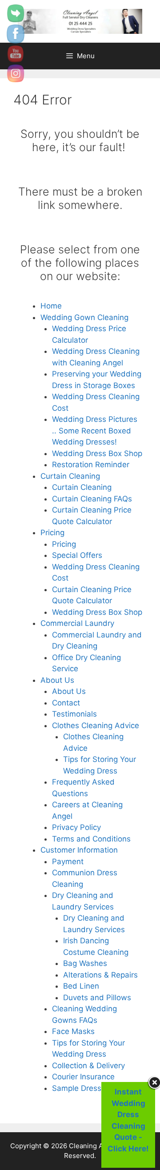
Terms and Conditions (91, 838)
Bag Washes (85, 963)
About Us (57, 680)
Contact (66, 702)
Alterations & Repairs (100, 974)
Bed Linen (81, 986)
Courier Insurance (83, 1076)
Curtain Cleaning (70, 476)
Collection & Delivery (88, 1065)
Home (51, 305)
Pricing (52, 532)
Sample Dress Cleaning (93, 1088)
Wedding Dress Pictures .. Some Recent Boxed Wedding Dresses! (94, 430)
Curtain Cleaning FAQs (92, 498)
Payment (68, 861)
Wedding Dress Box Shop (97, 453)
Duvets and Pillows (97, 997)
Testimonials (74, 713)
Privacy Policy (76, 827)
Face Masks (73, 1031)
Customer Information (79, 849)
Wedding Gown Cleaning (84, 317)
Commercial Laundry (77, 623)
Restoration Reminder (90, 464)
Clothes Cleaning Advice (95, 725)
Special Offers (77, 555)
